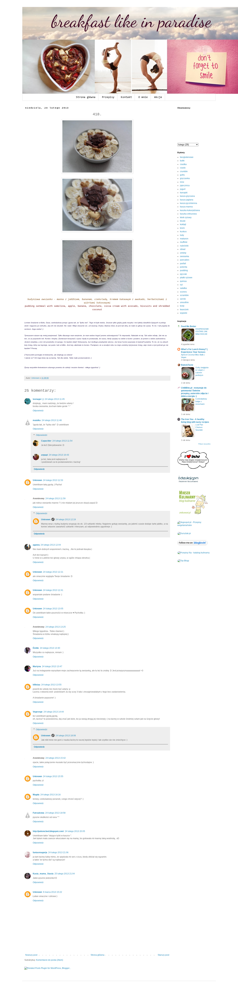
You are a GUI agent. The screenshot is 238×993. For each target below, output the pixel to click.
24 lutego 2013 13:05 (53, 608)
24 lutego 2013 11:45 (55, 399)
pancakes (184, 260)
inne (182, 182)
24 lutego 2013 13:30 (50, 648)
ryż (181, 284)
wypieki (183, 313)
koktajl (183, 224)
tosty (182, 306)
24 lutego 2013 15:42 (55, 758)
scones (183, 292)
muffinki (183, 242)
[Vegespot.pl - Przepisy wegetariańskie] (193, 525)
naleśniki (184, 246)
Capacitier (46, 441)
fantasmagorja (40, 852)
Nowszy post (31, 955)
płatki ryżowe (186, 277)
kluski (182, 221)
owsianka (184, 256)
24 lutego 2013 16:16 (50, 794)
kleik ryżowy (185, 217)
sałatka (183, 288)
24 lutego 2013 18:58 (55, 813)
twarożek (184, 309)
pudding (184, 270)
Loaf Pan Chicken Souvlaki (199, 427)
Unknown (37, 480)
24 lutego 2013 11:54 (62, 441)
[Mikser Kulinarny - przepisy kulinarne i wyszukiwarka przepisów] (193, 514)
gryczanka (185, 178)
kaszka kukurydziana (190, 210)
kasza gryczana (187, 196)
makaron (184, 238)
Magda (36, 794)
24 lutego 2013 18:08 (66, 735)
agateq (36, 545)
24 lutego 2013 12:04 (51, 545)
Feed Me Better (188, 326)
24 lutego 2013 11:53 (53, 480)
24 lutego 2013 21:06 (58, 852)
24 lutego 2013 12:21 (53, 572)
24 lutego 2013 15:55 (53, 776)
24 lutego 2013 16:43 (59, 455)
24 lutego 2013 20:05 (75, 831)
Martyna (37, 666)
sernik (183, 299)
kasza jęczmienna (188, 203)
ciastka (183, 164)
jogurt (182, 189)
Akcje (158, 97)
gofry (182, 175)
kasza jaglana (186, 200)
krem (182, 228)
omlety (183, 253)
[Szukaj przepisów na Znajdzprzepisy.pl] (183, 560)
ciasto (183, 168)
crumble (184, 171)
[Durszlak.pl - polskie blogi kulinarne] (184, 533)
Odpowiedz (38, 410)
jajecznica (185, 185)
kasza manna (186, 206)
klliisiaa (36, 684)
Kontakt (126, 97)
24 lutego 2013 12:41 (53, 590)
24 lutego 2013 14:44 (54, 712)
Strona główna (85, 97)
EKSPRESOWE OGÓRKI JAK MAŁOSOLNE (202, 331)
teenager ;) (38, 399)
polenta (183, 267)
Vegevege (38, 712)
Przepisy (108, 97)
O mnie (143, 97)
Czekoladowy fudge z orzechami (201, 401)
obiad (182, 249)
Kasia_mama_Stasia (43, 873)
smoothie (184, 302)
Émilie (36, 648)
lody (182, 235)
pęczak (183, 274)
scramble (184, 295)
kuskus (183, 231)
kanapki (183, 192)
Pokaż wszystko (204, 444)
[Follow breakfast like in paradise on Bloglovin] (192, 544)
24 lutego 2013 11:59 (55, 498)
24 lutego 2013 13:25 (55, 627)
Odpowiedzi (41, 435)
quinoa (183, 281)
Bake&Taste (187, 365)
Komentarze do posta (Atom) (49, 960)
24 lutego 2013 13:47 (52, 666)
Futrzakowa (38, 813)
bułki (182, 160)
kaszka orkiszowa (188, 214)
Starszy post (163, 955)
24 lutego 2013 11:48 (52, 420)
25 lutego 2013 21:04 (65, 873)
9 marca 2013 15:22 (52, 892)
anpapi (44, 455)
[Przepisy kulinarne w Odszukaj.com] (188, 482)
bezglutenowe (186, 157)
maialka (37, 420)
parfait (183, 263)
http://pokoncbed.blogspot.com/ (48, 831)
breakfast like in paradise (131, 21)
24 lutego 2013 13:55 (51, 684)
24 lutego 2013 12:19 (66, 519)
